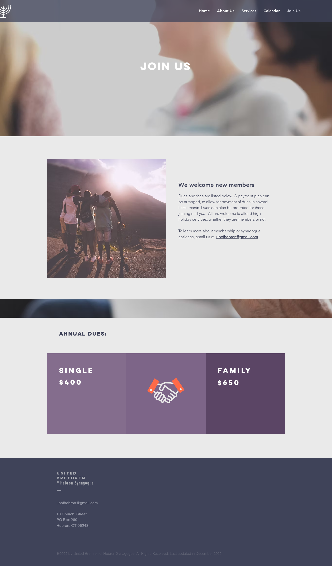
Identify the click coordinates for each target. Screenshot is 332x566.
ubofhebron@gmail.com (77, 503)
